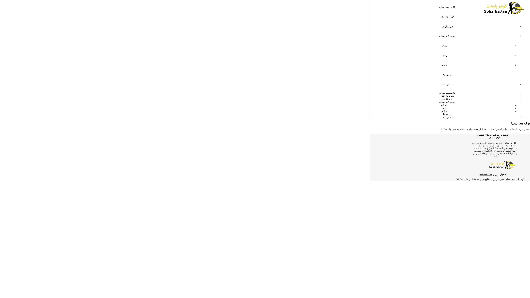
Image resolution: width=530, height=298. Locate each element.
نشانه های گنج (447, 16)
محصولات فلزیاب (447, 36)
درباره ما (447, 74)
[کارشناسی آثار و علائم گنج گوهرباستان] (503, 17)
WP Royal (460, 179)
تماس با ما (447, 84)
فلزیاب (444, 45)
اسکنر (444, 64)
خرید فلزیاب (447, 26)
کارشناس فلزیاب (447, 7)
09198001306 (486, 174)
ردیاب (444, 55)
